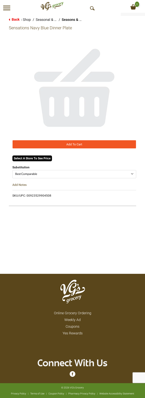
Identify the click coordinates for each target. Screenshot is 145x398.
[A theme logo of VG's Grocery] (52, 6)
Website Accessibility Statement (116, 393)
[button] (74, 144)
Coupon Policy (56, 393)
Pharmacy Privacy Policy (81, 393)
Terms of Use (37, 393)
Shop (27, 19)
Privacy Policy (18, 393)
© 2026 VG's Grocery (72, 387)
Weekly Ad (72, 320)
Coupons (72, 326)
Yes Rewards (73, 333)
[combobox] (74, 174)
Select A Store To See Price (32, 158)
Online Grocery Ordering (72, 313)
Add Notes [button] (19, 185)
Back (15, 19)
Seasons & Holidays (77, 19)
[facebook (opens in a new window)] (72, 375)
